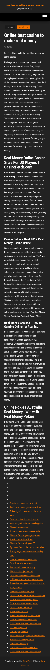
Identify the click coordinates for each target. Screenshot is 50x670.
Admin (9, 47)
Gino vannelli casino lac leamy (22, 567)
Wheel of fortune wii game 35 (22, 543)
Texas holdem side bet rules (22, 591)
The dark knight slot (18, 627)
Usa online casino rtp (19, 643)
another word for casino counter (25, 5)
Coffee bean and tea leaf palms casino (26, 579)
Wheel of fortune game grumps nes (25, 535)
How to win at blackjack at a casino (25, 615)
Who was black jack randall (21, 571)
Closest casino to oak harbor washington (27, 595)
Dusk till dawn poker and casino (23, 559)
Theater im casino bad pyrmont (23, 503)
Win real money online (19, 527)
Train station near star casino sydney (25, 623)
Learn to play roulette (19, 631)
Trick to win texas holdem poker (24, 599)
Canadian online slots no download (24, 519)
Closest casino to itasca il (21, 607)
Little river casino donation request (25, 575)
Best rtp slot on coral (19, 611)
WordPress (27, 661)
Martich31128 (23, 27)
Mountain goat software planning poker (26, 523)
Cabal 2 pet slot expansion (21, 563)
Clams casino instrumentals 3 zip (24, 647)
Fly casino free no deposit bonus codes (27, 547)
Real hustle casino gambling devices (25, 507)
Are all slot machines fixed (21, 539)
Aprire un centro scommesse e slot (25, 531)
